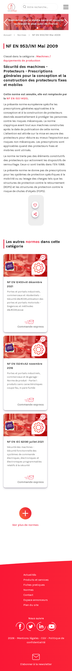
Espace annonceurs (35, 600)
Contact (28, 595)
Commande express (30, 326)
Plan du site (30, 605)
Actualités (29, 574)
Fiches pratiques (34, 584)
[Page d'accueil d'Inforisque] (12, 8)
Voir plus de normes (25, 525)
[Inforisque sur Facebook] (20, 630)
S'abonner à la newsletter (36, 664)
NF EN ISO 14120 (17, 98)
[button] (5, 22)
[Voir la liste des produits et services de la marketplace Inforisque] (36, 22)
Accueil (7, 35)
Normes (21, 35)
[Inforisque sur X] (31, 630)
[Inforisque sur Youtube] (52, 630)
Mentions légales (28, 638)
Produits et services (36, 579)
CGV (43, 638)
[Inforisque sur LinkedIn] (41, 630)
